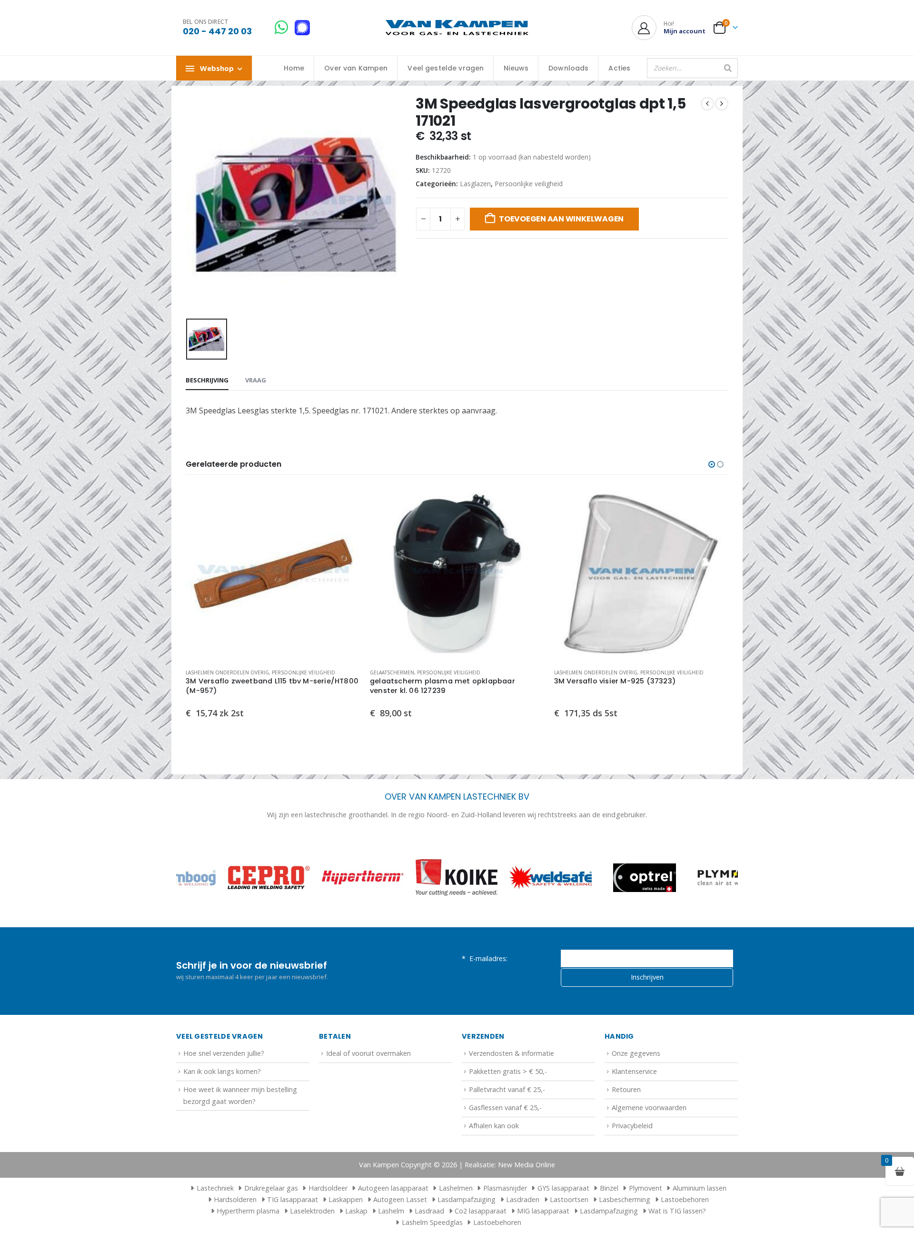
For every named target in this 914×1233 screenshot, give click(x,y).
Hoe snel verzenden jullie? (223, 1053)
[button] (711, 464)
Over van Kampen (355, 68)
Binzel (609, 1188)
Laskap (356, 1210)
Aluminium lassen (699, 1188)
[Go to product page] (273, 573)
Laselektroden (312, 1210)
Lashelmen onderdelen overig (227, 672)
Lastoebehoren (685, 1199)
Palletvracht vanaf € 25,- (507, 1089)
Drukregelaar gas (271, 1188)
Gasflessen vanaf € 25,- (505, 1107)
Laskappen (345, 1199)
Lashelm (391, 1210)
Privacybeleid (632, 1125)
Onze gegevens (636, 1053)
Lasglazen (475, 183)
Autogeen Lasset (400, 1199)
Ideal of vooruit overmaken (368, 1053)
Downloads (568, 68)
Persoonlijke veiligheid (529, 183)
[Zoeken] (727, 68)
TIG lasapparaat (292, 1199)
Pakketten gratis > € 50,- (508, 1071)
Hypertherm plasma (248, 1210)
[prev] (707, 103)
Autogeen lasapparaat (393, 1188)
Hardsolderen (235, 1199)
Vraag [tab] (255, 380)
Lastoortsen (569, 1199)
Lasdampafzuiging (466, 1199)
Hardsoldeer (328, 1188)
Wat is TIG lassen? (677, 1210)
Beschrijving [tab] (207, 380)
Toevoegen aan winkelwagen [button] (344, 502)
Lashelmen (456, 1188)
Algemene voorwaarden (649, 1107)
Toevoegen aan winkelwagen (561, 218)
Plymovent (645, 1188)
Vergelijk (344, 523)
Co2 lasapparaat (481, 1210)
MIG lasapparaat (543, 1210)
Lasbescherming (624, 1199)
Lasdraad (429, 1210)
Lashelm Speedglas (432, 1222)
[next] (721, 103)
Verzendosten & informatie (511, 1053)
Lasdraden (522, 1199)
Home (294, 68)
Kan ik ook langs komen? (222, 1071)
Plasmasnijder (505, 1188)
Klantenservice (634, 1071)
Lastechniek (215, 1188)
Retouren (626, 1089)
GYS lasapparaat (563, 1188)
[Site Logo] (457, 28)
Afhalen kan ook (494, 1125)
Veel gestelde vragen (445, 68)
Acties (619, 68)
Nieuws (516, 68)
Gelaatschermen (392, 672)
